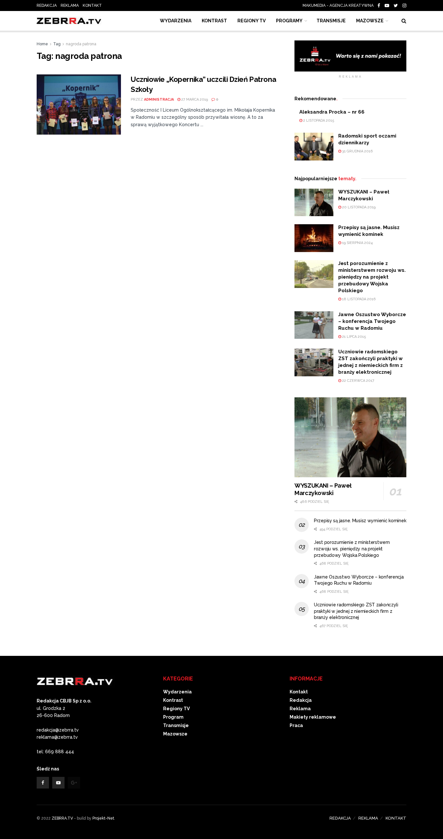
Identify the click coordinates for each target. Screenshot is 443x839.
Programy (289, 20)
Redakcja (301, 700)
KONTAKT (92, 5)
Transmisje (176, 725)
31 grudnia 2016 (357, 151)
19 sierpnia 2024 (357, 243)
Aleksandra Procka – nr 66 (332, 112)
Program (173, 717)
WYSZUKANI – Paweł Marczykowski (323, 489)
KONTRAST (214, 20)
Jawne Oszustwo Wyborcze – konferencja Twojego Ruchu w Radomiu (372, 321)
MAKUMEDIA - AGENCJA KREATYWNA (340, 5)
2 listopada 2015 (318, 120)
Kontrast (173, 700)
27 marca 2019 (194, 99)
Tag (57, 44)
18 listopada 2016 (358, 299)
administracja (159, 99)
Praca (296, 725)
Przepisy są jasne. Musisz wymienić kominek (360, 520)
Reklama (300, 708)
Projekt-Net (103, 818)
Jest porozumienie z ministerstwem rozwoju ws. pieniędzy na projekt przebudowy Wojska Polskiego (372, 276)
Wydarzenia (175, 20)
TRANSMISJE (331, 20)
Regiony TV (251, 20)
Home (42, 44)
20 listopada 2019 (358, 207)
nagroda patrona (81, 44)
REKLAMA (70, 5)
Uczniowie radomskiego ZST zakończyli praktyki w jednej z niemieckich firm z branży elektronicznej (356, 611)
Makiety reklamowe (313, 717)
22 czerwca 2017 (357, 381)
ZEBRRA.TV (62, 818)
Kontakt (299, 691)
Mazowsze (370, 20)
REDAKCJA (47, 5)
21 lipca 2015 (353, 337)
